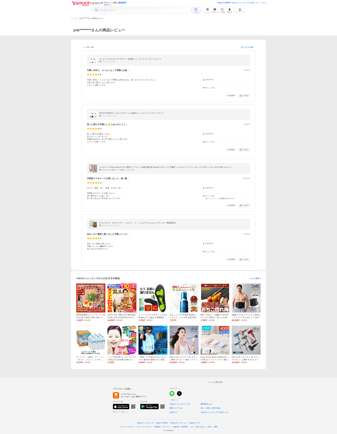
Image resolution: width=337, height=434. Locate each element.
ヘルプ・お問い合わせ (197, 427)
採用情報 (184, 427)
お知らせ (173, 412)
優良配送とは (206, 404)
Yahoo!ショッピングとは (180, 404)
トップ (74, 18)
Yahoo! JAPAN (223, 3)
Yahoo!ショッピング (145, 423)
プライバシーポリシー (127, 427)
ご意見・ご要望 (211, 427)
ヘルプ (263, 3)
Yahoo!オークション (178, 423)
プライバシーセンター (145, 427)
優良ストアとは (176, 408)
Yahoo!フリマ (194, 423)
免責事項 (176, 427)
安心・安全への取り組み (211, 408)
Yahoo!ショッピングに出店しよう (245, 3)
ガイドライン (167, 427)
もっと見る (254, 278)
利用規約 (157, 427)
